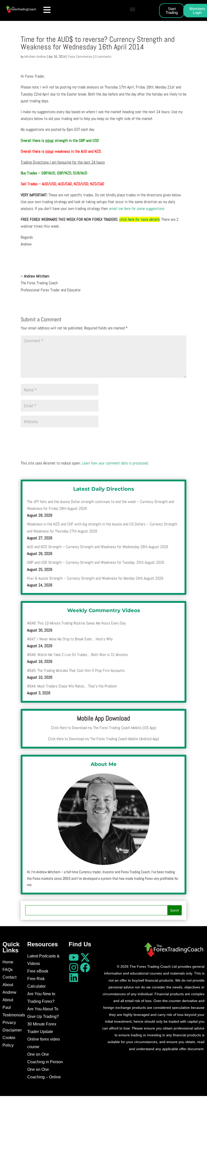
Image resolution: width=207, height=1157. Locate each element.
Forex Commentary (80, 56)
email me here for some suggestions (136, 208)
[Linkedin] (74, 978)
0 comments (103, 56)
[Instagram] (74, 967)
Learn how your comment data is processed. (115, 463)
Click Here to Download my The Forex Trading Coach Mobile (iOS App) (103, 727)
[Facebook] (85, 967)
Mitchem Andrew (35, 56)
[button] (132, 9)
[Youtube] (74, 957)
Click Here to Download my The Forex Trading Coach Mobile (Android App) (103, 738)
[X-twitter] (85, 957)
